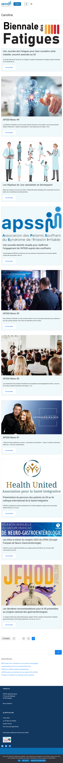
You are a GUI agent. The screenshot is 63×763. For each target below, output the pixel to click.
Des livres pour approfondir (11, 726)
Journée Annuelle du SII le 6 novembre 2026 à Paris (16, 666)
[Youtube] (2, 746)
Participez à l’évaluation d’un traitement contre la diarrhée (17, 675)
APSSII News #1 (11, 437)
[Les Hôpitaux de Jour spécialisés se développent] (31, 161)
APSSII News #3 (11, 313)
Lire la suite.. (8, 68)
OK (19, 760)
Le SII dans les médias (9, 721)
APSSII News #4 (11, 119)
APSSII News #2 (11, 378)
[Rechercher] (31, 4)
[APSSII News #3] (31, 290)
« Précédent (5, 638)
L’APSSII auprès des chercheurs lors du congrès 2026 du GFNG (19, 672)
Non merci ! (25, 760)
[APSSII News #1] (31, 417)
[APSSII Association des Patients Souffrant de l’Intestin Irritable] (6, 4)
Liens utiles (6, 718)
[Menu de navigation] (26, 4)
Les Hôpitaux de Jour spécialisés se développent (27, 184)
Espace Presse (7, 723)
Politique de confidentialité (38, 760)
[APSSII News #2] (31, 355)
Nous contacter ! (7, 703)
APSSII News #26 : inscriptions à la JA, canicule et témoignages (19, 663)
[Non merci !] (61, 758)
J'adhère (17, 4)
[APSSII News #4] (31, 96)
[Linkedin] (6, 746)
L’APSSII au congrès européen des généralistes (15, 669)
